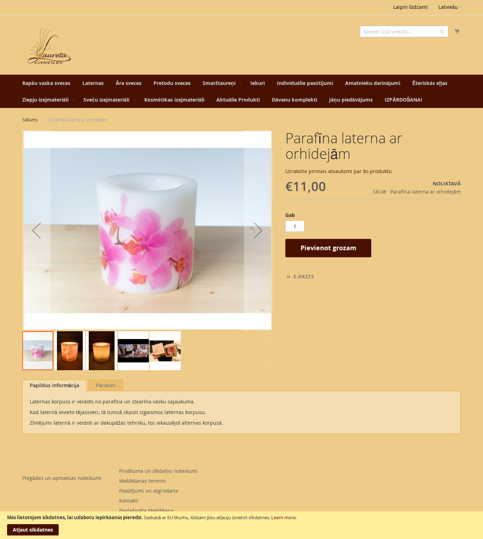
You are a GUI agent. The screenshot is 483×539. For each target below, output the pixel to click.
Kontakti (129, 500)
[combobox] (404, 31)
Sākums (30, 119)
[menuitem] (46, 83)
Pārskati (106, 385)
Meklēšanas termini (142, 480)
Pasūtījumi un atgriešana (148, 490)
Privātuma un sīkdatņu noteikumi (158, 471)
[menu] (241, 91)
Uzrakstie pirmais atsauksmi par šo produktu (338, 171)
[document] (241, 525)
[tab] (54, 385)
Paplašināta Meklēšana (146, 510)
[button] (450, 7)
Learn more (283, 517)
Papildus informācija (54, 385)
